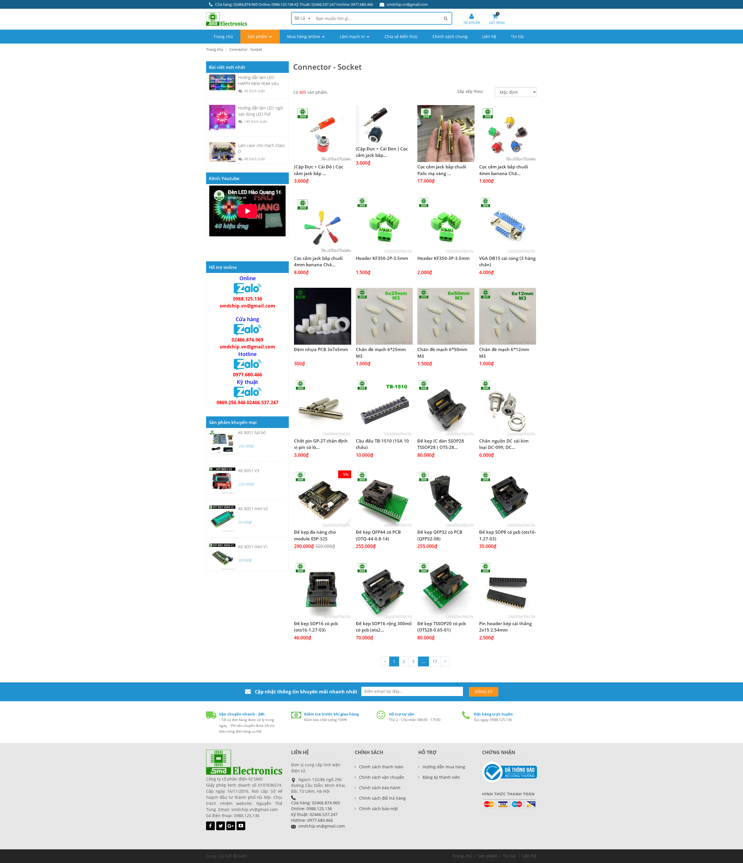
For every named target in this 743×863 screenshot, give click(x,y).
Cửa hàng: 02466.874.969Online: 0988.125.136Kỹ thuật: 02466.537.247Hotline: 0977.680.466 (315, 811)
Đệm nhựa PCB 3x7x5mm (321, 349)
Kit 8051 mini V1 (253, 546)
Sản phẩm (487, 856)
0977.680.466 (247, 374)
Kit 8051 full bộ (252, 432)
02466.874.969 (247, 340)
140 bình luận (255, 121)
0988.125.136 (247, 299)
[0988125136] (247, 288)
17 (434, 661)
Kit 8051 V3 (248, 470)
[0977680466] (247, 364)
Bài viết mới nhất (227, 67)
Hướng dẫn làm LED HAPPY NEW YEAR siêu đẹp (258, 83)
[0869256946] (247, 392)
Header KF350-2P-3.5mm (382, 258)
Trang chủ (214, 49)
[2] (445, 661)
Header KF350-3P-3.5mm (443, 258)
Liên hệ (529, 856)
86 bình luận (254, 158)
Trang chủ (462, 856)
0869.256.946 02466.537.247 (247, 402)
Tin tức (509, 856)
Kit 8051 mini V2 (253, 508)
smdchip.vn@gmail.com (407, 4)
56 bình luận (254, 91)
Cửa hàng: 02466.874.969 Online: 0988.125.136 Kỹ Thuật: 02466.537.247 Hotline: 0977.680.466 (294, 4)
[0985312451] (247, 329)
